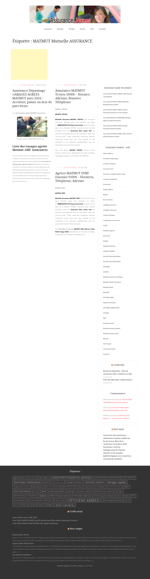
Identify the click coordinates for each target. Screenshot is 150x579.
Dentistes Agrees (109, 231)
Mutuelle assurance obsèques (113, 277)
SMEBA (49, 505)
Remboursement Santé (110, 334)
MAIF (44, 491)
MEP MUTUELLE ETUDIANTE (25, 496)
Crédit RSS (118, 365)
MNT (133, 496)
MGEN (43, 496)
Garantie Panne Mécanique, (112, 261)
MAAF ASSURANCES (22, 491)
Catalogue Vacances (109, 205)
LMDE (79, 487)
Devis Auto (106, 236)
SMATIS (41, 505)
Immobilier (102, 29)
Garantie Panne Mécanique (111, 256)
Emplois (105, 241)
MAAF (126, 487)
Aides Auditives (108, 153)
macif (36, 491)
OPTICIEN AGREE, (108, 297)
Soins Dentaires (65, 505)
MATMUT (72, 491)
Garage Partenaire (74, 482)
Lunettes (106, 272)
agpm (16, 478)
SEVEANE (32, 505)
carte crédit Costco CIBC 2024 (24, 517)
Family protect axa (57, 482)
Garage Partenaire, (109, 246)
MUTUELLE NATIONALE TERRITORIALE (40, 500)
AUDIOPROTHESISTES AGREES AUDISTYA (107, 477)
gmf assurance (38, 487)
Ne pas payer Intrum (20, 534)
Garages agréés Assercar (22, 487)
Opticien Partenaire (109, 303)
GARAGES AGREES (109, 251)
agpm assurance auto (28, 477)
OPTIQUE (72, 29)
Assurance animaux (109, 164)
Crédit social (76, 511)
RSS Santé (119, 429)
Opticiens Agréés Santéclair (111, 500)
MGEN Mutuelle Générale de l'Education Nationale (70, 496)
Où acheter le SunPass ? (22, 554)
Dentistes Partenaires (27, 482)
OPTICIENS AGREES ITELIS (111, 308)
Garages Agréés (116, 482)
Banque (105, 195)
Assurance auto (108, 169)
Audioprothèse (108, 189)
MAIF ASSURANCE (57, 491)
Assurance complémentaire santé (114, 174)
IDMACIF (64, 487)
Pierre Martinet (28, 85)
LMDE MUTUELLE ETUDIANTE (95, 487)
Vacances (106, 354)
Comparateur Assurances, (111, 220)
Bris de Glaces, (108, 200)
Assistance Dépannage (110, 159)
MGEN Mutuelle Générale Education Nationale (111, 496)
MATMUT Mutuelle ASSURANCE (106, 491)
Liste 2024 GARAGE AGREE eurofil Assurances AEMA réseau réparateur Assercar (45, 520)
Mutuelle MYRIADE (19, 500)
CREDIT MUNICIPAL (129, 477)
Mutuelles (60, 29)
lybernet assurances (114, 487)
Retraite (82, 29)
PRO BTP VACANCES (20, 505)
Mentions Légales (63, 566)
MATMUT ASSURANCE (86, 491)
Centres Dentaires (109, 215)
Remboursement (108, 323)
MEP (120, 491)
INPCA (72, 487)
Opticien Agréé (60, 500)
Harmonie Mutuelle (52, 487)
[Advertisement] (29, 64)
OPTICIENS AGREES (83, 500)
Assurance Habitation (110, 179)
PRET (92, 29)
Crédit (105, 225)
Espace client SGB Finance (23, 543)
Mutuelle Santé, (108, 287)
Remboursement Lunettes (111, 328)
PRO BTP (127, 500)
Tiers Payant (107, 344)
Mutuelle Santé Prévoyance (112, 282)
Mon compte (76, 528)
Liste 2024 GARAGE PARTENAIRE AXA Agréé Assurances (35, 523)
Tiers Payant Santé (109, 349)
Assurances (48, 29)
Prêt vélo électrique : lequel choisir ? (118, 379)
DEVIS (46, 482)
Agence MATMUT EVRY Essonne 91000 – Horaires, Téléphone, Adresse (74, 177)
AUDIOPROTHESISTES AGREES (71, 477)
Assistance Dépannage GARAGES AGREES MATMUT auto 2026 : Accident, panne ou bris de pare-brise (32, 98)
